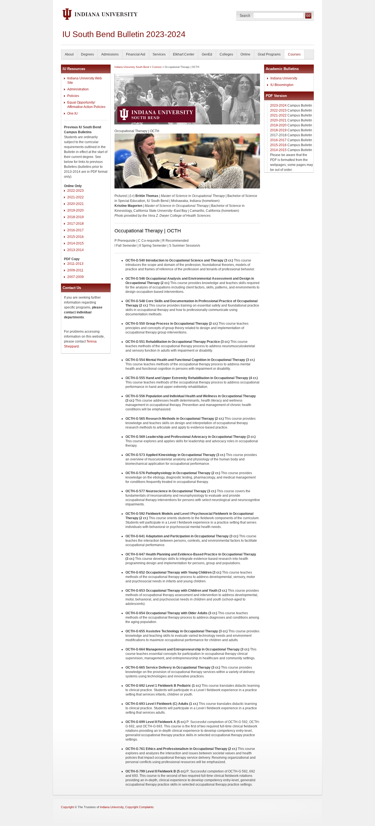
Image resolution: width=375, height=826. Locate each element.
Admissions (110, 54)
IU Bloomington (281, 85)
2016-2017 (75, 230)
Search (245, 15)
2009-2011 (75, 270)
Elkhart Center (183, 54)
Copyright (67, 807)
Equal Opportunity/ (81, 102)
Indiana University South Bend (131, 67)
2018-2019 (75, 217)
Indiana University (283, 78)
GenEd (207, 54)
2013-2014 (75, 250)
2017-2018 (75, 224)
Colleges (226, 54)
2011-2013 (75, 264)
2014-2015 (75, 243)
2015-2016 (75, 237)
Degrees (87, 54)
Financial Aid (135, 54)
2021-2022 (75, 197)
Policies (73, 96)
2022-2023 (75, 191)
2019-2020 (75, 210)
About (69, 54)
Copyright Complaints (139, 807)
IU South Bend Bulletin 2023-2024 (123, 34)
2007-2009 (75, 277)
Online (245, 54)
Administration (78, 89)
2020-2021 (75, 204)
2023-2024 (278, 105)
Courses (294, 54)
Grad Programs (269, 54)
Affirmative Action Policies (86, 107)
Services (159, 54)
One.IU (72, 113)
